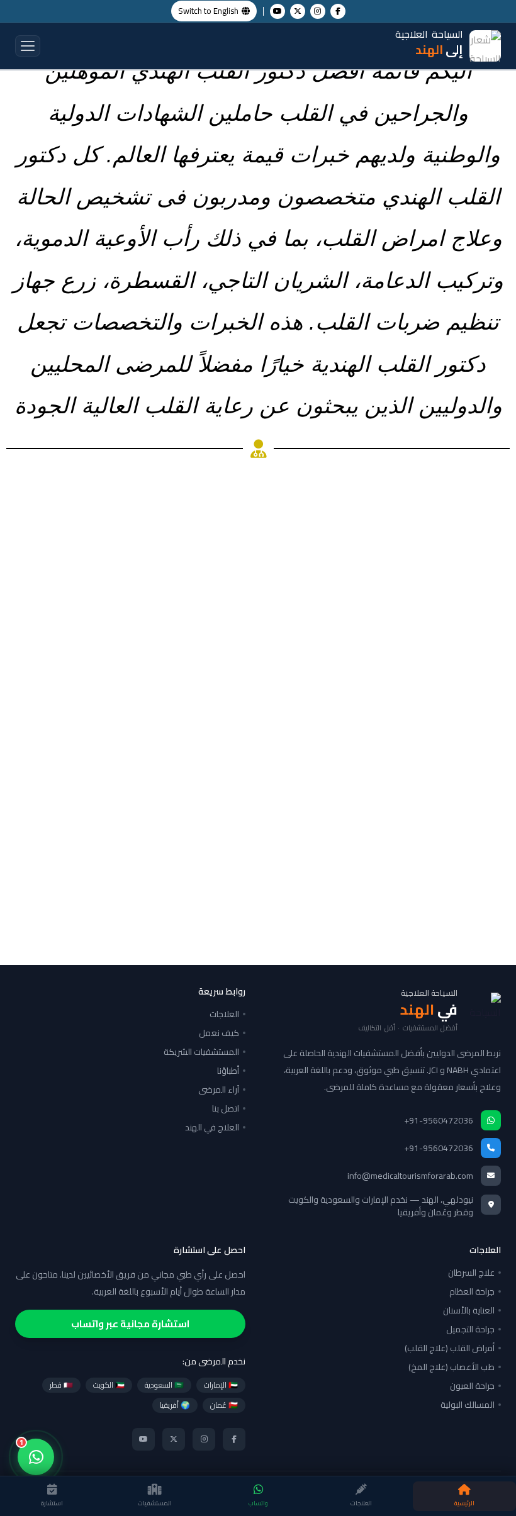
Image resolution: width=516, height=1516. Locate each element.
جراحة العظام (472, 1291)
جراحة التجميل (470, 1329)
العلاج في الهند (212, 1127)
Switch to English (208, 10)
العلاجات (224, 1014)
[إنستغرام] (204, 1439)
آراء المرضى (218, 1089)
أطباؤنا (228, 1070)
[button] (27, 46)
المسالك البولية (467, 1404)
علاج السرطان (471, 1272)
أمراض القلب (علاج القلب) (450, 1348)
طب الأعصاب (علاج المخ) (451, 1367)
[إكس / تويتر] (297, 11)
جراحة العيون (472, 1385)
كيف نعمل (219, 1033)
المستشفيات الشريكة (201, 1051)
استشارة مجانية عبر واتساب (130, 1324)
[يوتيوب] (143, 1439)
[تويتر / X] (173, 1439)
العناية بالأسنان (469, 1310)
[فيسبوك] (234, 1439)
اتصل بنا (225, 1108)
